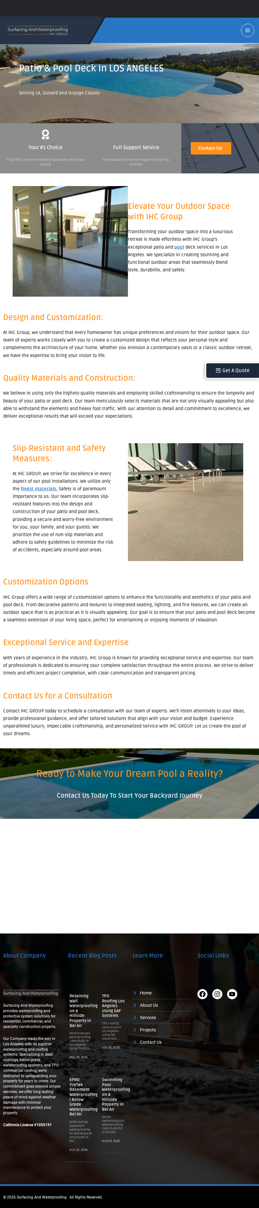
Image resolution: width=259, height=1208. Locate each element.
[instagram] (160, 9)
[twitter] (146, 9)
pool (179, 247)
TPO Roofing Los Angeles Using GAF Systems (113, 1006)
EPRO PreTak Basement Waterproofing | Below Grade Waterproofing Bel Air (83, 1097)
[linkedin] (174, 9)
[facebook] (132, 9)
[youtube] (189, 9)
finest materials (38, 489)
